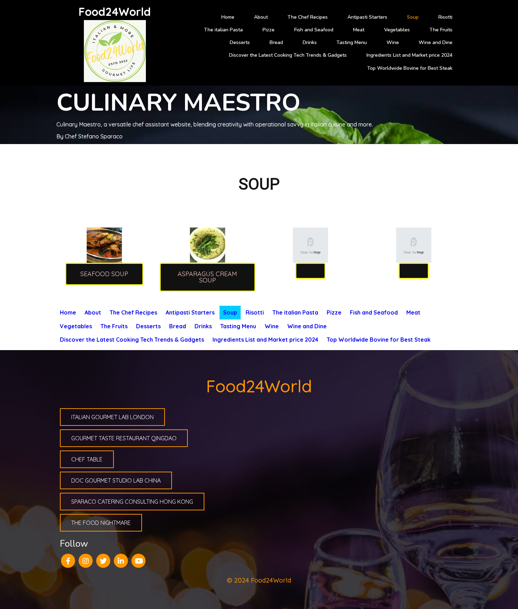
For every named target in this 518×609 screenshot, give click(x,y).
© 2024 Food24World (259, 580)
